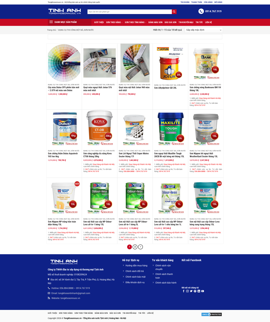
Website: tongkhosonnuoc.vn (65, 298)
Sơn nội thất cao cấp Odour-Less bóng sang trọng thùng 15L (205, 223)
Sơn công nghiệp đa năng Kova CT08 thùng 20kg (97, 155)
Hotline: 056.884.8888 (62, 288)
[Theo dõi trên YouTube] (202, 291)
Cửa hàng (208, 2)
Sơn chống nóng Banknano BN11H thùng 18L (205, 89)
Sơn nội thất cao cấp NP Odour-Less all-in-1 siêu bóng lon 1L (168, 223)
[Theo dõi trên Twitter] (191, 291)
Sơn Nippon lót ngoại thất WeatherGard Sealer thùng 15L (204, 155)
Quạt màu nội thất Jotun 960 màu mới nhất (134, 89)
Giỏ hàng (218, 2)
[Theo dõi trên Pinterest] (195, 291)
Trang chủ (51, 30)
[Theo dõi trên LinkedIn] (199, 291)
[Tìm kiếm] (174, 11)
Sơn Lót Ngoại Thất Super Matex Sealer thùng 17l (134, 155)
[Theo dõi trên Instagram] (187, 291)
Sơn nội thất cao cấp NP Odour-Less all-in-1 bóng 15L (97, 223)
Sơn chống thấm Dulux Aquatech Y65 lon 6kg (63, 155)
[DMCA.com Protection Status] (211, 314)
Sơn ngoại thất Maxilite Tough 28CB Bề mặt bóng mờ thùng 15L (169, 155)
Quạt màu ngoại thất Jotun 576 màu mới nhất (97, 89)
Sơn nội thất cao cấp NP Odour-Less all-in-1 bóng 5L (133, 223)
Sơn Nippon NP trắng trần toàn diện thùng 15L (62, 223)
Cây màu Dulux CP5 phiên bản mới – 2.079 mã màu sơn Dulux (63, 89)
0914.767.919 (83, 288)
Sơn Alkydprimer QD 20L (165, 87)
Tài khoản (185, 2)
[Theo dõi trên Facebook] (183, 291)
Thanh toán (196, 2)
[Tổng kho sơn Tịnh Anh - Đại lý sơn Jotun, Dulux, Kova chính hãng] (65, 11)
